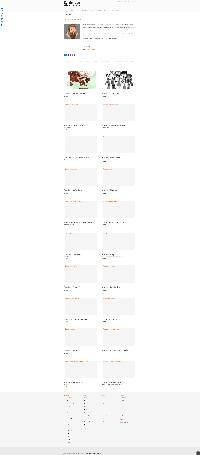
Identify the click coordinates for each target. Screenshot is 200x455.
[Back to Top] (198, 453)
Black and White (88, 61)
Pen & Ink (124, 409)
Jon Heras (68, 412)
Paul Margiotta (69, 427)
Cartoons (86, 403)
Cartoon (76, 61)
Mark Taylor (68, 439)
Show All (71, 61)
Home (65, 19)
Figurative (102, 61)
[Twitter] (1, 12)
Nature (85, 418)
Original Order (121, 66)
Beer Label (119, 61)
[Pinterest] (1, 15)
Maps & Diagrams (88, 415)
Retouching (105, 415)
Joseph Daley (68, 409)
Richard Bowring (69, 397)
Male (114, 61)
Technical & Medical (88, 421)
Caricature (96, 61)
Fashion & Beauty (88, 409)
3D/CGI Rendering (126, 397)
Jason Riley (68, 433)
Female (81, 61)
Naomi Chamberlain (70, 403)
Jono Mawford (69, 430)
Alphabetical (129, 66)
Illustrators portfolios (72, 19)
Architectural (87, 397)
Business (86, 400)
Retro (104, 418)
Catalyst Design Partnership (92, 453)
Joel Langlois (68, 421)
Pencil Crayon (125, 412)
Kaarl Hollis (68, 415)
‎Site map (79, 453)
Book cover (108, 61)
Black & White (106, 397)
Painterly (105, 409)
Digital (123, 400)
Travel (85, 424)
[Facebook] (1, 9)
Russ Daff (68, 406)
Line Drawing (124, 403)
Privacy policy (101, 453)
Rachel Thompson (69, 442)
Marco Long (68, 424)
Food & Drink (87, 412)
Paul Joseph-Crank (70, 418)
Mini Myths (106, 38)
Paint (123, 406)
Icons (104, 406)
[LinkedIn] (1, 19)
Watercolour (124, 415)
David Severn (68, 436)
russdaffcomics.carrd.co (90, 49)
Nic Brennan (68, 400)
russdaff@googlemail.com (91, 48)
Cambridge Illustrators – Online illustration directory (72, 3)
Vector (104, 421)
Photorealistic (106, 412)
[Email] (1, 22)
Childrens (132, 61)
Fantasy (104, 400)
